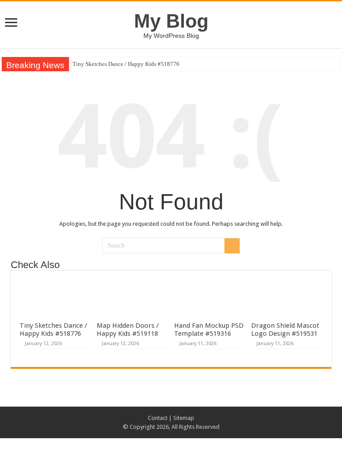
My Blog (171, 21)
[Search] (232, 245)
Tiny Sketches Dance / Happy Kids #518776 (126, 64)
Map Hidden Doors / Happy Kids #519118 (128, 330)
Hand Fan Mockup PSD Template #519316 (209, 330)
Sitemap (183, 418)
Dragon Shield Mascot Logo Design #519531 (285, 330)
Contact (157, 418)
